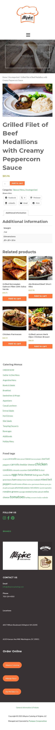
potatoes (27, 488)
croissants (16, 470)
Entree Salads (8, 411)
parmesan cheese (38, 484)
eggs (14, 474)
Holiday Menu (8, 441)
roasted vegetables (45, 488)
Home (5, 77)
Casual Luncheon (10, 406)
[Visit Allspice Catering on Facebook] (8, 518)
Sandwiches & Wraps (11, 395)
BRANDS (7, 531)
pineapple (11, 488)
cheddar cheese (26, 464)
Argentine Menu (9, 380)
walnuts (45, 498)
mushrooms (17, 484)
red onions (34, 488)
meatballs (36, 480)
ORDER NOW (8, 370)
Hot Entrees (8, 416)
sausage (22, 492)
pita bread (19, 488)
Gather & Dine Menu (11, 375)
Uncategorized (13, 77)
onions (30, 484)
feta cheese (25, 474)
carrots (14, 464)
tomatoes (17, 497)
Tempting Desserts (11, 426)
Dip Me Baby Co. (12, 691)
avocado (12, 458)
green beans (7, 480)
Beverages (7, 431)
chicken (41, 464)
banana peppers (36, 459)
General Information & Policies (27, 707)
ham (14, 479)
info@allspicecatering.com (13, 587)
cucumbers (34, 469)
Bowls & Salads (9, 385)
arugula (5, 459)
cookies (7, 469)
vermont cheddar (36, 497)
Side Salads (7, 421)
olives (24, 484)
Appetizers (7, 401)
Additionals (7, 436)
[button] (28, 35)
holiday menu (21, 480)
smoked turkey (31, 492)
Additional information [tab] (16, 213)
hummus (30, 480)
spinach (40, 492)
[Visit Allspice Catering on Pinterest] (12, 518)
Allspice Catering (12, 665)
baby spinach (21, 459)
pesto (46, 484)
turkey (28, 497)
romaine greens (11, 491)
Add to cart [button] (14, 298)
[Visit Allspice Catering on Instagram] (4, 518)
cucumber (23, 470)
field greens (38, 475)
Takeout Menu (18, 190)
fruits (46, 474)
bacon (28, 459)
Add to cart (17, 183)
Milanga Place (11, 678)
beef (44, 459)
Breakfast (7, 390)
